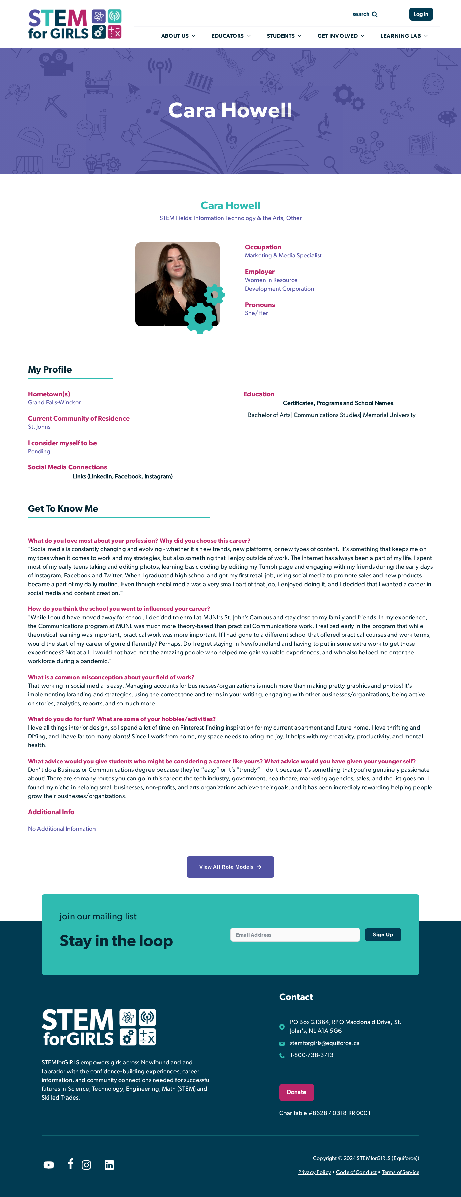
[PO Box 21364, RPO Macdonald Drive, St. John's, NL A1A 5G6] (349, 1026)
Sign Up (383, 934)
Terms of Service (400, 1172)
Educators (228, 36)
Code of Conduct (356, 1172)
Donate (296, 1092)
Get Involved (338, 36)
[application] (192, 36)
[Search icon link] (365, 14)
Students (281, 36)
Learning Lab (401, 36)
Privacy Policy (314, 1172)
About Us (175, 36)
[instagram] (86, 1165)
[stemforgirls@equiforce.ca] (319, 1043)
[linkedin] (109, 1165)
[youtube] (49, 1165)
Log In (421, 14)
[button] (230, 867)
